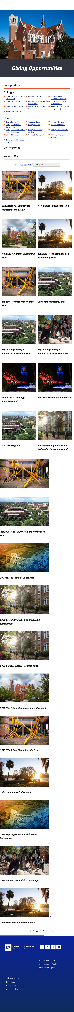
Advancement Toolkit (48, 964)
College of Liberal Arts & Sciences (14, 108)
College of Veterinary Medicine (35, 131)
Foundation (11, 982)
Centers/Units (12, 147)
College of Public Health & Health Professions (15, 131)
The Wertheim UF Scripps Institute (15, 141)
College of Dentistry (35, 122)
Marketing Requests (47, 967)
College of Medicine (57, 122)
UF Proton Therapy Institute (57, 136)
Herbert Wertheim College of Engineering (60, 108)
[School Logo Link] (20, 947)
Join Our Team (12, 978)
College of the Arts (35, 96)
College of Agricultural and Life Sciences (15, 97)
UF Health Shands (12, 135)
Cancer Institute (11, 122)
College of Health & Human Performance (38, 102)
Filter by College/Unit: (22, 165)
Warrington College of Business (13, 113)
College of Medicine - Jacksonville (13, 126)
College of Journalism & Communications (59, 102)
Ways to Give (11, 156)
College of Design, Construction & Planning (59, 97)
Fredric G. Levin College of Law (37, 108)
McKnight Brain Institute (59, 130)
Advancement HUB (47, 960)
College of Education (13, 101)
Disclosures (11, 985)
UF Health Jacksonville (36, 135)
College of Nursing (34, 125)
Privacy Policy (12, 989)
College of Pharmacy (58, 125)
